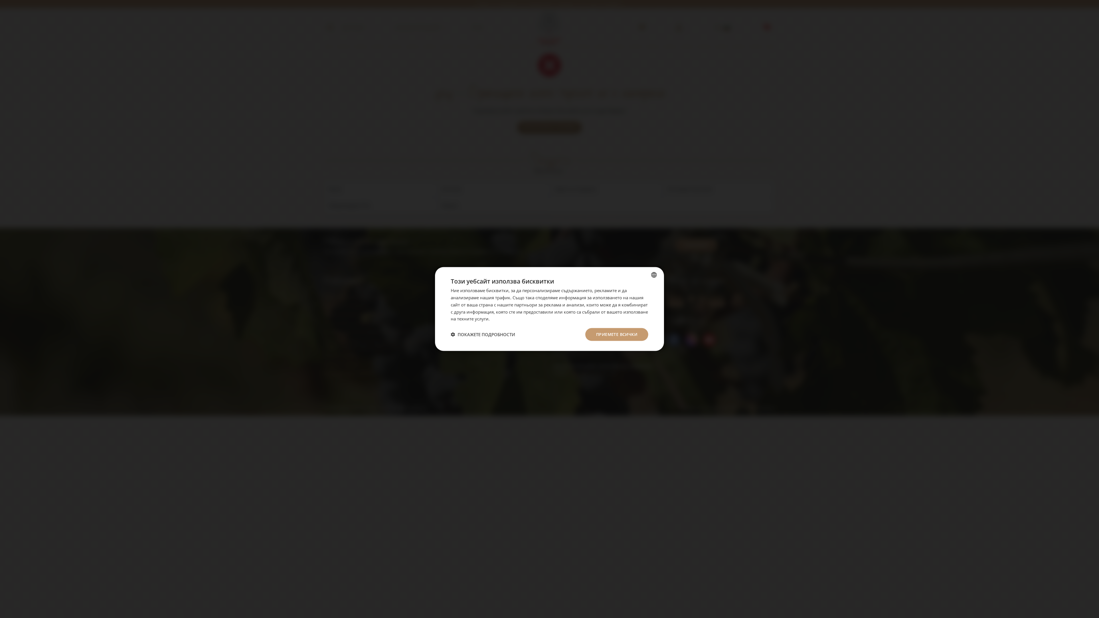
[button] (483, 334)
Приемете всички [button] (616, 334)
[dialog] (549, 309)
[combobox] (654, 275)
